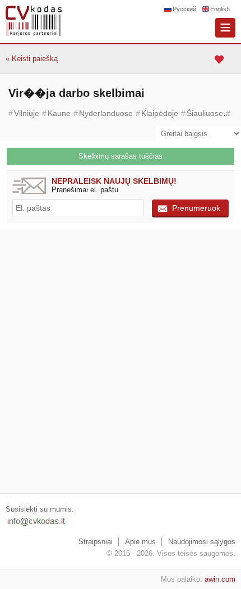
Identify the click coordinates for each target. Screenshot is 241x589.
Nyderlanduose (106, 113)
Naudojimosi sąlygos (201, 541)
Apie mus (140, 541)
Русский (184, 9)
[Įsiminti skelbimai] (220, 59)
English (220, 9)
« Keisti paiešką (32, 58)
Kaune (59, 113)
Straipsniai (95, 541)
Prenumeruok (196, 207)
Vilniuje (26, 113)
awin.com (220, 579)
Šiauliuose (205, 113)
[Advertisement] (120, 361)
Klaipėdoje (159, 113)
